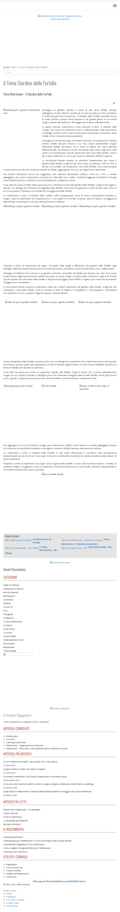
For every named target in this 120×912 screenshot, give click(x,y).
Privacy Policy (9, 890)
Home (9, 893)
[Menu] (115, 5)
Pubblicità (10, 896)
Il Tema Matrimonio (12, 621)
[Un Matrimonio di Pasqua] (18, 540)
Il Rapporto (8, 618)
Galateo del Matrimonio (17, 873)
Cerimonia (8, 599)
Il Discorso (11, 876)
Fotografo (8, 614)
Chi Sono (10, 739)
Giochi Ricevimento (14, 569)
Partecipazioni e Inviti (13, 639)
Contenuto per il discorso (15, 851)
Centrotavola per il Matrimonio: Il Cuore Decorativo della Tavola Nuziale (37, 840)
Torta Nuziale (9, 650)
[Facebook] (107, 102)
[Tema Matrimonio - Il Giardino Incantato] (82, 540)
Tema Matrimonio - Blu (99, 547)
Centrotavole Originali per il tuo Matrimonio (23, 844)
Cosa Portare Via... (15, 867)
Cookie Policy (12, 902)
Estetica (7, 603)
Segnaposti (11, 864)
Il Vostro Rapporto (17, 715)
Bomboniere (9, 596)
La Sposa (7, 625)
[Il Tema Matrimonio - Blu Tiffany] (22, 548)
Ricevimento (9, 643)
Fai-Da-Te (8, 607)
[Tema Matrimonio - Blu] (74, 548)
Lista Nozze (9, 628)
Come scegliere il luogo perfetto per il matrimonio (27, 848)
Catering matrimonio (16, 742)
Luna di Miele (9, 636)
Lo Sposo (7, 632)
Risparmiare (9, 647)
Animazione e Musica (13, 588)
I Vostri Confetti (13, 870)
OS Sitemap (11, 906)
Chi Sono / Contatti (15, 899)
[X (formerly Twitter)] (114, 102)
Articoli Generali (10, 592)
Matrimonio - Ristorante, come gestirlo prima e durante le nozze (36, 748)
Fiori (5, 610)
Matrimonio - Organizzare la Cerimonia (24, 745)
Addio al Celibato (11, 585)
